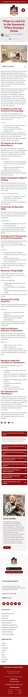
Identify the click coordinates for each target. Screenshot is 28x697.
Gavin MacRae (9, 518)
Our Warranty (5, 648)
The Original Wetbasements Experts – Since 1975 (14, 1)
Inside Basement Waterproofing (9, 625)
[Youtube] (9, 423)
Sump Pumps (5, 618)
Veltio (21, 676)
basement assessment (13, 412)
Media (3, 654)
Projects (4, 645)
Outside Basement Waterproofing (10, 627)
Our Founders (5, 659)
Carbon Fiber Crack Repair (8, 634)
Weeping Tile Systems (7, 622)
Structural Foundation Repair (8, 620)
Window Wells (5, 616)
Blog (3, 652)
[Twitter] (5, 423)
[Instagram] (12, 423)
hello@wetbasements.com (14, 684)
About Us (4, 650)
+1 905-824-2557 (14, 681)
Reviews (4, 661)
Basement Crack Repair (7, 631)
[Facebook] (1, 423)
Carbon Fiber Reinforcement (8, 629)
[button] (25, 66)
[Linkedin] (19, 603)
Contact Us (4, 657)
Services (4, 643)
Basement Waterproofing (8, 613)
